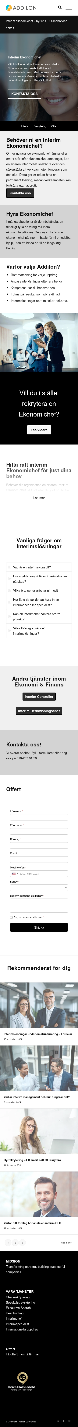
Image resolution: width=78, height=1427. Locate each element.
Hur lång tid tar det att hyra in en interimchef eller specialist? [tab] (36, 602)
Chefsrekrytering (18, 1297)
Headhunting (14, 1312)
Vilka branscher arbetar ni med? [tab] (35, 590)
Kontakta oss (24, 93)
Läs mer (39, 497)
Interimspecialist (17, 1323)
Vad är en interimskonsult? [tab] (32, 567)
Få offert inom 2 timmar (22, 1354)
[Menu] (67, 7)
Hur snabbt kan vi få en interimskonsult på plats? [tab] (41, 579)
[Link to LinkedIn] (58, 1421)
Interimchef (14, 1318)
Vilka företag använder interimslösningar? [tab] (29, 631)
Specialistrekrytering (20, 1302)
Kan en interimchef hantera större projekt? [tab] (36, 616)
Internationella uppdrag (22, 1329)
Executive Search (18, 1307)
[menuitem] (58, 7)
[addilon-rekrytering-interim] (32, 7)
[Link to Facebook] (63, 1421)
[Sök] (58, 7)
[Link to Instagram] (69, 1421)
